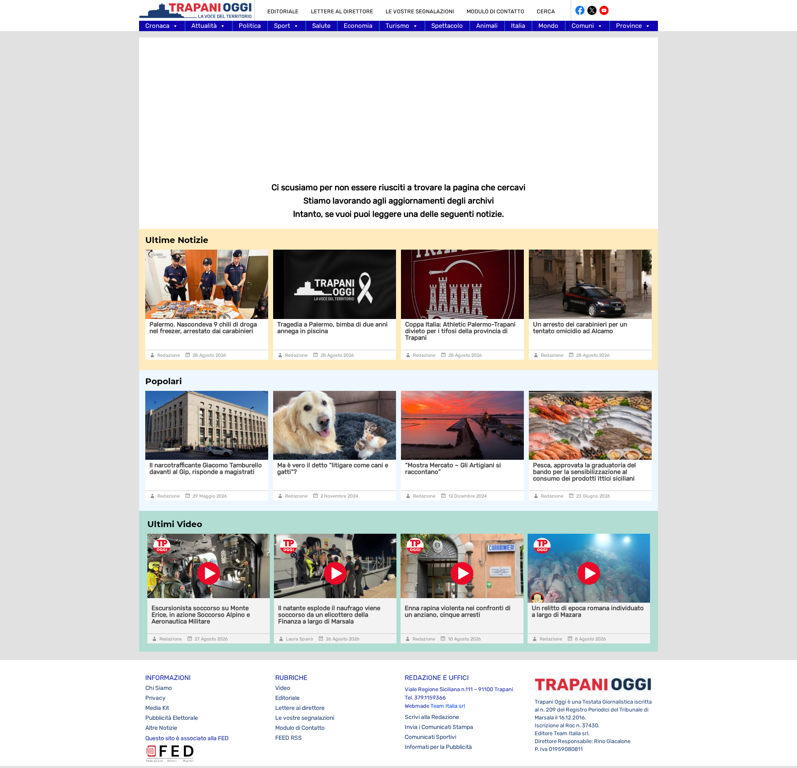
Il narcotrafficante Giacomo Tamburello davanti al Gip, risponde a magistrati (205, 468)
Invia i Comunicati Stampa (439, 727)
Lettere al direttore (342, 11)
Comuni (583, 25)
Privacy (155, 698)
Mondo (548, 25)
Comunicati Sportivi (430, 737)
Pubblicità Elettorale (171, 717)
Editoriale (282, 11)
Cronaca (157, 25)
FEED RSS (288, 737)
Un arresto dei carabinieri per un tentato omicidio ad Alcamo (580, 328)
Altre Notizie (161, 727)
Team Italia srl (447, 706)
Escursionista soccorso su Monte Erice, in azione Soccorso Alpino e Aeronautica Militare (201, 614)
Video (282, 688)
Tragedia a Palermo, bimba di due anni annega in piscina (332, 328)
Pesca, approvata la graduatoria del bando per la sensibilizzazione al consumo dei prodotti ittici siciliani (584, 471)
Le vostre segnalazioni (420, 11)
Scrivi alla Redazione (432, 717)
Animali (487, 25)
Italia (518, 25)
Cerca (546, 11)
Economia (358, 25)
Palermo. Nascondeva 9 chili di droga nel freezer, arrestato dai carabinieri (203, 328)
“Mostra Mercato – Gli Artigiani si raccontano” (453, 468)
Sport (282, 25)
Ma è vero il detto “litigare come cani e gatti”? (332, 468)
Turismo (397, 25)
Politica (250, 25)
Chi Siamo (158, 688)
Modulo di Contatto (495, 11)
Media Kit (157, 708)
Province (629, 25)
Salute (321, 25)
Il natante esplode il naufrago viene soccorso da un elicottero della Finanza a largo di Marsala (329, 614)
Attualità (204, 25)
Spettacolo (447, 25)
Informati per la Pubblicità (438, 747)
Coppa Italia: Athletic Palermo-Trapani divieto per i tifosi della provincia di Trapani (460, 331)
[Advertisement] (398, 104)
